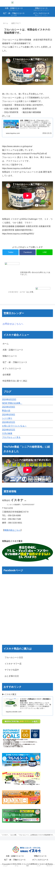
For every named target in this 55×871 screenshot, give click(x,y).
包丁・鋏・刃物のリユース (15, 362)
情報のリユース (10, 356)
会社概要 (7, 375)
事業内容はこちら (12, 530)
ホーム (6, 344)
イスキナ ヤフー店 (12, 664)
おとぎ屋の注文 (11, 676)
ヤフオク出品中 (11, 670)
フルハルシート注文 (13, 657)
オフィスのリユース (12, 368)
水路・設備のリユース (13, 350)
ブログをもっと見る (11, 437)
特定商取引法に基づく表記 (15, 381)
